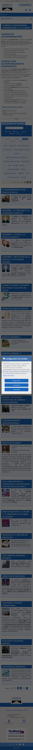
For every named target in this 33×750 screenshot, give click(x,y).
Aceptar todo (16, 389)
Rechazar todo (16, 380)
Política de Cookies (8, 375)
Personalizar (16, 385)
